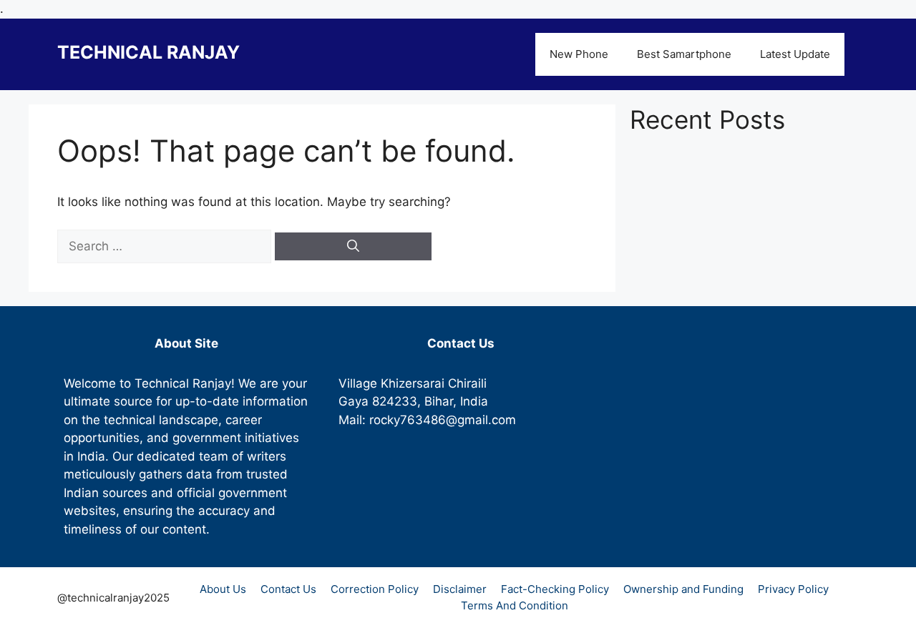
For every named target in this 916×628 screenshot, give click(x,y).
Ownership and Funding (683, 589)
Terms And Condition (514, 605)
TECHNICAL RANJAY (148, 52)
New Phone (579, 54)
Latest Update (795, 54)
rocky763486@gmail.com (442, 420)
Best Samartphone (684, 54)
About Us (223, 589)
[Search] (353, 246)
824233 (394, 401)
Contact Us (288, 589)
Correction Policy (375, 589)
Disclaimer (460, 589)
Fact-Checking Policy (555, 589)
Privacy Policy (793, 589)
